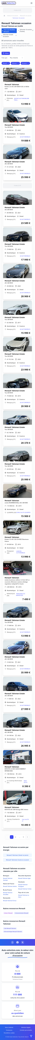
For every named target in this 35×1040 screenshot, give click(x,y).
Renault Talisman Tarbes (25, 889)
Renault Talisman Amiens (10, 886)
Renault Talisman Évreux (9, 900)
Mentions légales (26, 1027)
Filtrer (7, 53)
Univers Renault (8, 913)
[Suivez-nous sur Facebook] (17, 942)
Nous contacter (9, 1027)
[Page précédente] (8, 837)
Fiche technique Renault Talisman (13, 931)
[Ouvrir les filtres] (31, 1036)
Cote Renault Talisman (10, 928)
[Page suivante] (27, 837)
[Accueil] (4, 15)
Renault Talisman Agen (24, 878)
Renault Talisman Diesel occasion (17, 855)
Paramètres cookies (9, 1033)
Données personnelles (26, 1030)
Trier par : (5, 58)
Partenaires (9, 1030)
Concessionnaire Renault (21, 913)
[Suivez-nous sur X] (22, 942)
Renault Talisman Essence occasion (17, 860)
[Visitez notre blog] (12, 942)
